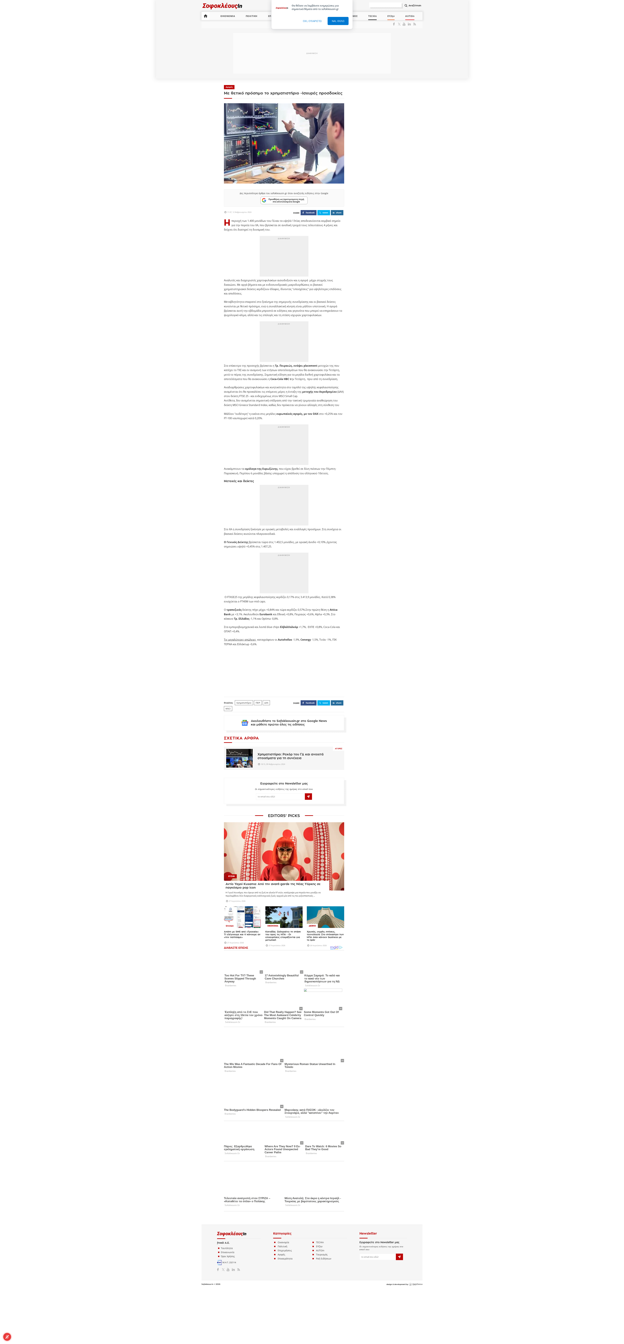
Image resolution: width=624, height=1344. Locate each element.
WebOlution (415, 1284)
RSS (414, 24)
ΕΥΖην (391, 16)
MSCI (228, 708)
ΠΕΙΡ (258, 702)
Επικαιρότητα (285, 1258)
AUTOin (409, 16)
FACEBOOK (310, 212)
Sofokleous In (222, 5)
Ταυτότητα (227, 1248)
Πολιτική (282, 1246)
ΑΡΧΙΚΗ (206, 16)
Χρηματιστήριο (243, 702)
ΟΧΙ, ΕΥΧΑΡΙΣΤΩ (312, 21)
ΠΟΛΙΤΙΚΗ (251, 16)
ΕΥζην (319, 1246)
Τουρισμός (322, 1254)
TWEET (325, 212)
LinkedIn (409, 24)
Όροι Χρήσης (228, 1256)
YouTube (405, 24)
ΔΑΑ (266, 702)
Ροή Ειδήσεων (323, 1258)
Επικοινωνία (227, 1252)
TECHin (372, 16)
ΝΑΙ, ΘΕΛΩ (338, 21)
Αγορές (229, 87)
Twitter (400, 24)
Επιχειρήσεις (285, 1250)
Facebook (395, 24)
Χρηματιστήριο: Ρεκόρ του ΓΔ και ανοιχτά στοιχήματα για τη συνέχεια (291, 756)
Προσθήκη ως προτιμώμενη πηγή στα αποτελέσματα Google (286, 200)
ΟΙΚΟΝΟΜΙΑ (227, 16)
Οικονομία (283, 1242)
